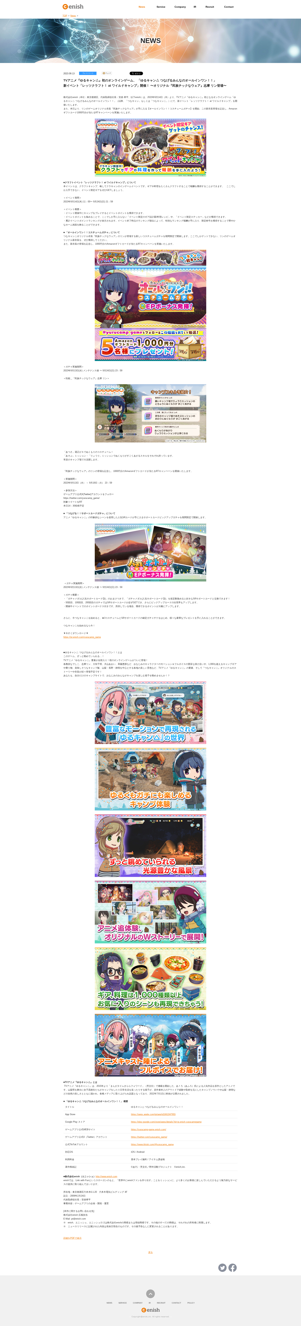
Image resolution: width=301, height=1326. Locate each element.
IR (195, 6)
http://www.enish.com (106, 1176)
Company (180, 6)
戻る (150, 1252)
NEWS (109, 1303)
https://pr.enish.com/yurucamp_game (82, 637)
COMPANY (137, 1303)
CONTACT (176, 1303)
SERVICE (122, 1303)
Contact (229, 6)
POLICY (191, 1303)
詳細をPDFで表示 (72, 1238)
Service (161, 6)
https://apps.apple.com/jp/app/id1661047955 (153, 1114)
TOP (65, 15)
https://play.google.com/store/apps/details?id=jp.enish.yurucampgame (166, 1122)
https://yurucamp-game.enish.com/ (148, 1129)
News (142, 6)
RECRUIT (161, 1303)
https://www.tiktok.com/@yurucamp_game (152, 1144)
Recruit (210, 6)
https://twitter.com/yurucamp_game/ (149, 1137)
